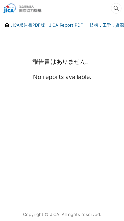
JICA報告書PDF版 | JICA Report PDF (46, 25)
